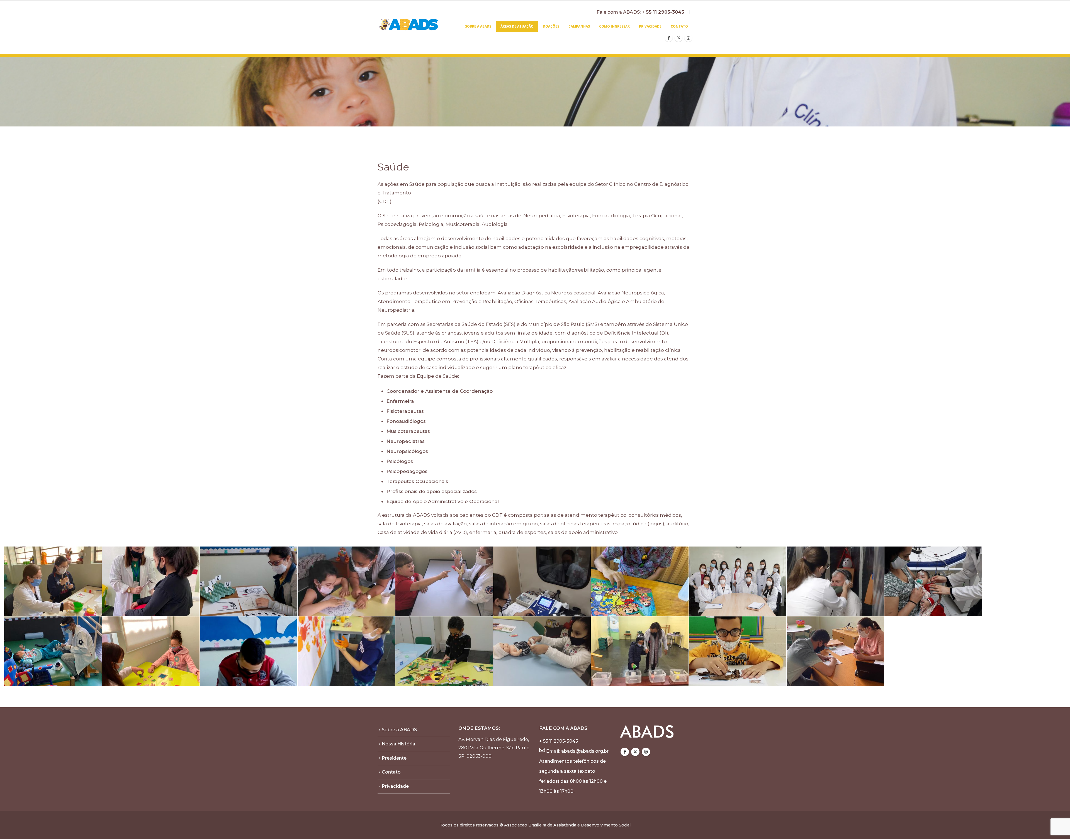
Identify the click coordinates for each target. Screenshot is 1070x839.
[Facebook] (669, 38)
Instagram (646, 752)
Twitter (635, 752)
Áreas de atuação (517, 26)
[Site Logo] (409, 24)
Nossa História (398, 744)
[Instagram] (688, 38)
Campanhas (579, 26)
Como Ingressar (614, 26)
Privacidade (650, 26)
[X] (678, 38)
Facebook (625, 752)
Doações (551, 26)
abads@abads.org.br (585, 751)
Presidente (394, 758)
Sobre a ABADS (478, 26)
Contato (679, 26)
